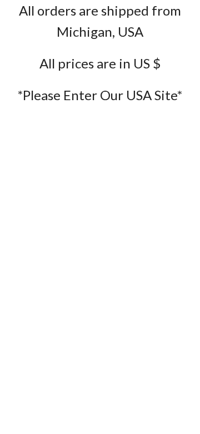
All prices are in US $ (100, 63)
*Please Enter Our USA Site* (100, 95)
